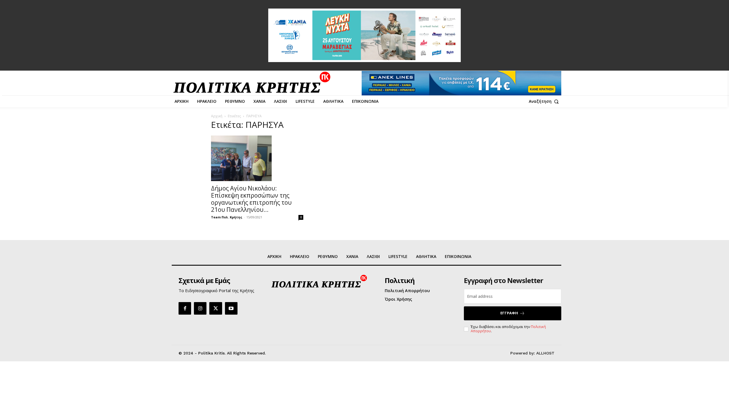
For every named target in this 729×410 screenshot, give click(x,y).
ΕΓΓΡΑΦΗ (509, 312)
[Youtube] (231, 308)
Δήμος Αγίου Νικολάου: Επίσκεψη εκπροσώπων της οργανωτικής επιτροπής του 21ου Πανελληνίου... (251, 199)
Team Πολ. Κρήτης (226, 217)
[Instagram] (200, 308)
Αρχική (216, 116)
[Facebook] (185, 308)
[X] (215, 308)
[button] (545, 101)
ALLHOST (545, 353)
